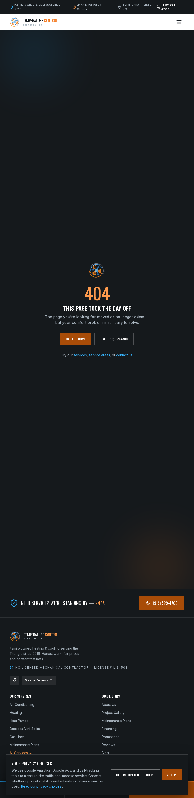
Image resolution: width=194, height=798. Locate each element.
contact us (124, 355)
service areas (99, 355)
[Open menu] (179, 22)
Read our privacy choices (41, 786)
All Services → (21, 753)
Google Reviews (36, 680)
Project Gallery (113, 713)
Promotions (110, 737)
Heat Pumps (19, 721)
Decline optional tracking (135, 774)
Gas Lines (17, 737)
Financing (109, 729)
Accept (172, 774)
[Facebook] (14, 680)
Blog (105, 753)
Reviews (108, 745)
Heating (16, 713)
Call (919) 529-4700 (114, 338)
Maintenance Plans (24, 745)
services (80, 355)
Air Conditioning (22, 705)
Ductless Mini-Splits (25, 729)
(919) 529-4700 (165, 603)
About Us (109, 705)
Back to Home (75, 338)
